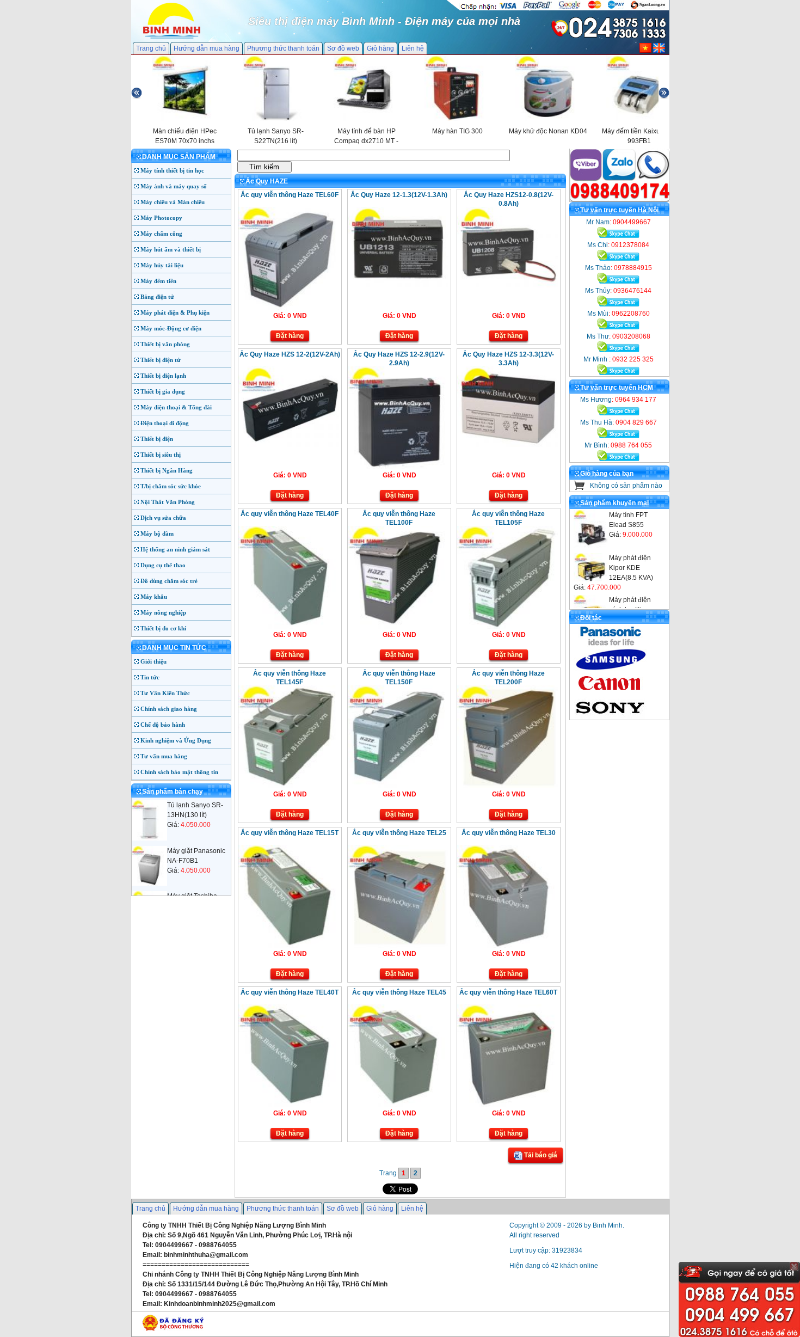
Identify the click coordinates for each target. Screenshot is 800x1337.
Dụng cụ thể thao (163, 565)
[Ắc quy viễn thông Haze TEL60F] (288, 307)
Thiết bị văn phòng (165, 344)
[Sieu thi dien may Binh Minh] (171, 37)
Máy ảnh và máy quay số (173, 186)
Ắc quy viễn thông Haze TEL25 (399, 833)
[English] (659, 50)
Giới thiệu (153, 661)
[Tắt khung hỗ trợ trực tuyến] (794, 1266)
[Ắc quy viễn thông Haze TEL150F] (398, 786)
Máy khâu (153, 596)
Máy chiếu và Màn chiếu (172, 202)
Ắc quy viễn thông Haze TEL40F (290, 514)
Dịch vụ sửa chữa (163, 517)
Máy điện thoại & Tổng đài (176, 407)
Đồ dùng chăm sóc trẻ (169, 581)
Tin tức (149, 677)
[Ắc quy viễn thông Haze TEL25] (398, 945)
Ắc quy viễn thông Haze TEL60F (290, 195)
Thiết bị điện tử (160, 360)
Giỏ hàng (380, 48)
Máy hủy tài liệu (161, 265)
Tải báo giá (539, 1155)
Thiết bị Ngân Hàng (166, 470)
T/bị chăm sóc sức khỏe (170, 486)
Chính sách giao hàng (168, 709)
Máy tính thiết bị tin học (172, 170)
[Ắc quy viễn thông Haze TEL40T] (288, 1105)
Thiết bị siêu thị (160, 454)
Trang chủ (151, 48)
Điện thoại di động (164, 423)
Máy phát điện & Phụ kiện (175, 312)
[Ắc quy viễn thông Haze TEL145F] (288, 786)
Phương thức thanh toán (283, 48)
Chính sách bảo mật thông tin (179, 772)
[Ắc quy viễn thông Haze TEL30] (507, 945)
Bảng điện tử (157, 296)
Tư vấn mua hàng (163, 756)
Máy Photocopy (161, 217)
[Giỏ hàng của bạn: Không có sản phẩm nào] (579, 488)
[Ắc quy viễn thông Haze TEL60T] (507, 1105)
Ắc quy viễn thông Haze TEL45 (399, 992)
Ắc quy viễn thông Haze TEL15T (290, 833)
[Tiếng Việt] (645, 50)
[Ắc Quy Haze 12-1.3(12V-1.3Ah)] (398, 285)
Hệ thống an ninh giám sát (175, 549)
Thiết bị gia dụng (162, 391)
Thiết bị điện (156, 439)
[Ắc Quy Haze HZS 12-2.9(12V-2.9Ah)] (398, 467)
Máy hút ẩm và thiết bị (170, 249)
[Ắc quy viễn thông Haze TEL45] (398, 1105)
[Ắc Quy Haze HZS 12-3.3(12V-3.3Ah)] (507, 445)
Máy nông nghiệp (163, 612)
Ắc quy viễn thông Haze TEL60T (508, 992)
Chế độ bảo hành (162, 724)
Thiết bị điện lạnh (163, 375)
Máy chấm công (161, 233)
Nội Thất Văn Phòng (167, 502)
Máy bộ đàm (157, 533)
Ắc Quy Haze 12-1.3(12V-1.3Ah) (398, 195)
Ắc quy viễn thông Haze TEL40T (290, 992)
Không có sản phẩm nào (626, 485)
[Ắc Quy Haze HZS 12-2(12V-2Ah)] (288, 445)
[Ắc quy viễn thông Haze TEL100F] (398, 626)
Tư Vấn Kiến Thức (165, 693)
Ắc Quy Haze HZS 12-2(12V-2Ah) (289, 354)
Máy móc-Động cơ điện (170, 328)
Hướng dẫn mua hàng (206, 48)
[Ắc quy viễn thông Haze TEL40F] (288, 626)
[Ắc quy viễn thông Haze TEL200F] (507, 786)
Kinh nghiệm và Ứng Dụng (175, 740)
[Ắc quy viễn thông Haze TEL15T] (288, 945)
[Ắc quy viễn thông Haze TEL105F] (507, 626)
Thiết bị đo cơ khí (163, 628)
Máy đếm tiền (158, 281)
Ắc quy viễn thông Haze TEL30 (508, 833)
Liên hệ (413, 48)
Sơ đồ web (343, 48)
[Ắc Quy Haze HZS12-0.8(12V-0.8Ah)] (507, 285)
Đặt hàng (290, 336)
